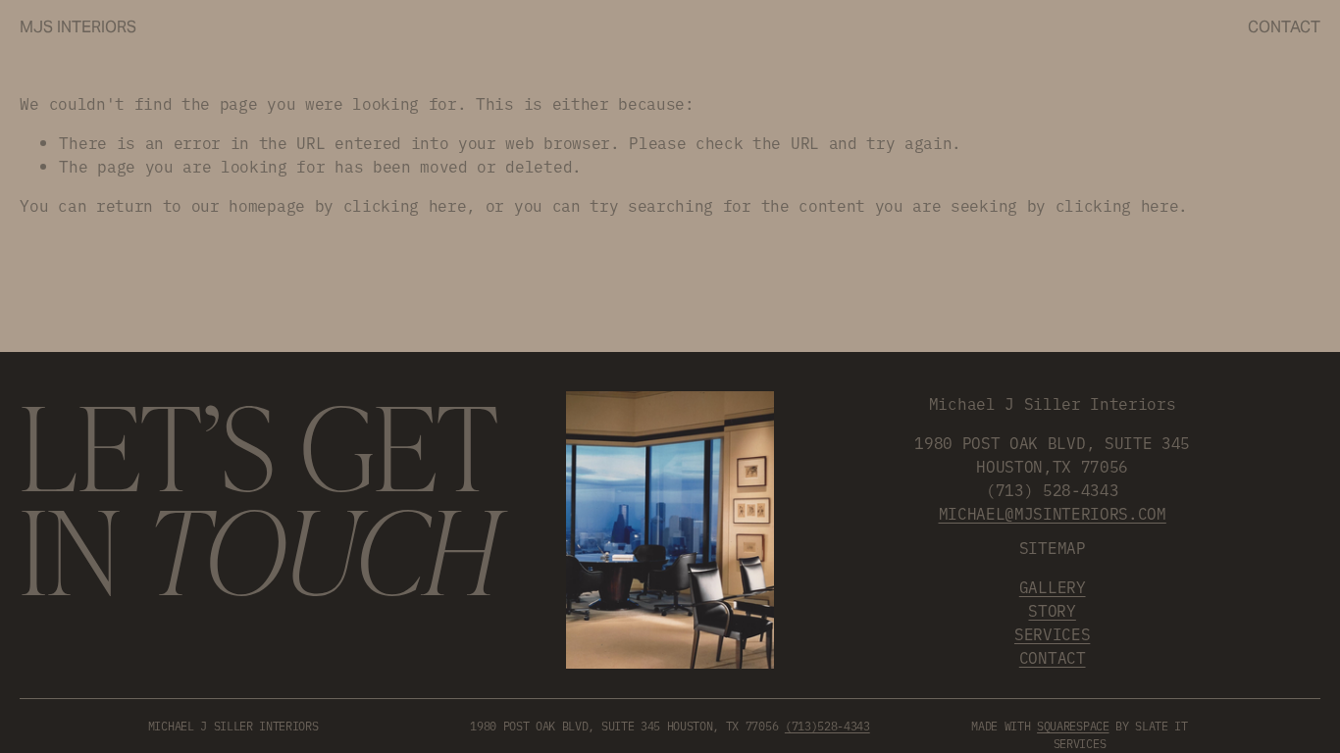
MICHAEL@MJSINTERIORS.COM (1052, 513)
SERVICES (1052, 633)
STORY (1051, 610)
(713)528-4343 (827, 725)
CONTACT (1052, 657)
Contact (1284, 27)
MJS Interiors (78, 27)
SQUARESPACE (1072, 725)
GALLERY (1052, 586)
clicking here (405, 205)
